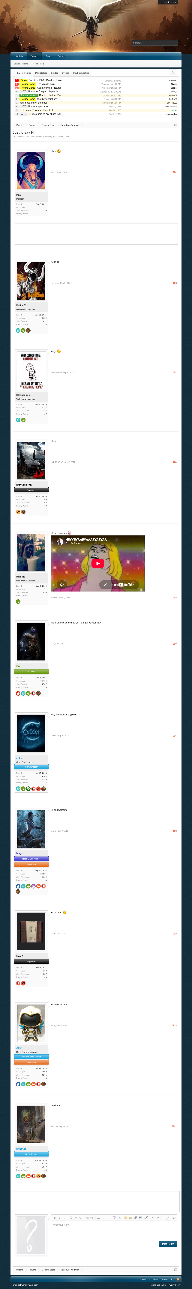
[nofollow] (146, 1218)
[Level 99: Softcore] (18, 512)
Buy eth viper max (34, 106)
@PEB (80, 622)
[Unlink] (92, 1218)
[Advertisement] (96, 233)
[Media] (135, 1218)
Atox (53, 1025)
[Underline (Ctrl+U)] (64, 1218)
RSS (178, 1279)
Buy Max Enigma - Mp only (39, 91)
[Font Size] (76, 1218)
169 (45, 499)
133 (45, 971)
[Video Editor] (38, 886)
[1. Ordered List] (109, 1218)
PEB (55, 136)
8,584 (44, 776)
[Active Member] (23, 330)
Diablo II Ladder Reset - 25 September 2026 (54, 95)
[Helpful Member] (18, 330)
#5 (176, 597)
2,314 (44, 407)
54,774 (43, 681)
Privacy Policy (174, 1285)
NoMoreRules (171, 106)
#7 (176, 735)
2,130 (44, 318)
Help (155, 1279)
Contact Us (145, 1279)
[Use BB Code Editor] (174, 1218)
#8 (176, 831)
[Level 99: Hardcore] (38, 789)
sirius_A (173, 91)
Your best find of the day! (33, 102)
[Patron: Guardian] (33, 789)
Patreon (61, 56)
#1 (176, 172)
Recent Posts (38, 64)
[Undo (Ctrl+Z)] (153, 1218)
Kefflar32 (173, 95)
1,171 (44, 589)
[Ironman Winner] (28, 789)
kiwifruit (54, 1126)
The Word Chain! (38, 84)
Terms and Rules (158, 1285)
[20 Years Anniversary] (28, 330)
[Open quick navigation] (175, 125)
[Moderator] (18, 886)
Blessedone (23, 395)
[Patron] (33, 693)
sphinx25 (173, 80)
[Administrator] (18, 693)
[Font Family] (80, 1218)
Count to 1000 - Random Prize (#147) (45, 80)
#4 (176, 462)
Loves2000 (172, 103)
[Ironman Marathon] (33, 886)
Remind (20, 576)
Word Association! (39, 99)
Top (172, 1279)
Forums (34, 56)
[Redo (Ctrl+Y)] (158, 1218)
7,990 (44, 1072)
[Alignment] (98, 1218)
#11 (175, 1126)
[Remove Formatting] (167, 1218)
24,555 (43, 874)
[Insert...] (140, 1218)
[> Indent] (119, 1218)
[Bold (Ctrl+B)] (54, 1218)
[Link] (87, 1218)
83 (45, 596)
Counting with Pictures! (41, 87)
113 (45, 324)
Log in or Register (168, 2)
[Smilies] (125, 1218)
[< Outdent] (114, 1218)
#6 (176, 644)
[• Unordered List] (104, 1218)
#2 (176, 283)
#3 (176, 372)
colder (54, 735)
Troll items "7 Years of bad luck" (37, 110)
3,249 (44, 1164)
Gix (52, 644)
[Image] (130, 1218)
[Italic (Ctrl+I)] (59, 1218)
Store (48, 56)
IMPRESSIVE (57, 462)
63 (45, 506)
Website (19, 56)
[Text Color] (71, 1218)
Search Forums (21, 64)
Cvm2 (53, 933)
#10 (175, 1025)
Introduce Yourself (34, 136)
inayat (53, 831)
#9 (176, 933)
